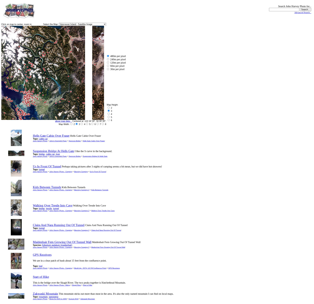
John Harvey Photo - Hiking (59, 285)
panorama (53, 297)
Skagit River (76, 285)
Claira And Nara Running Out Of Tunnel (106, 230)
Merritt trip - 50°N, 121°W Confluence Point (90, 268)
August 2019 (73, 299)
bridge (42, 154)
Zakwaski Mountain (87, 299)
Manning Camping (81, 172)
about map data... (63, 121)
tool (40, 266)
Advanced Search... (302, 12)
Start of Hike (87, 285)
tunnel (42, 169)
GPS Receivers (114, 268)
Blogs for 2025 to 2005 (58, 299)
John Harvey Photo (40, 141)
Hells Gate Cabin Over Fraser (94, 141)
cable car (43, 139)
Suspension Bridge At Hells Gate (95, 156)
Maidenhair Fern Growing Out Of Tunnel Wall (108, 247)
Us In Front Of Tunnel (98, 172)
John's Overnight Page (58, 141)
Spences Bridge (75, 141)
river (58, 154)
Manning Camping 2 (81, 190)
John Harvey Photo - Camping (60, 172)
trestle (49, 208)
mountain (43, 297)
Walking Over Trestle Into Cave (103, 211)
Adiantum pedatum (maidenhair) (57, 245)
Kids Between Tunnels (99, 190)
